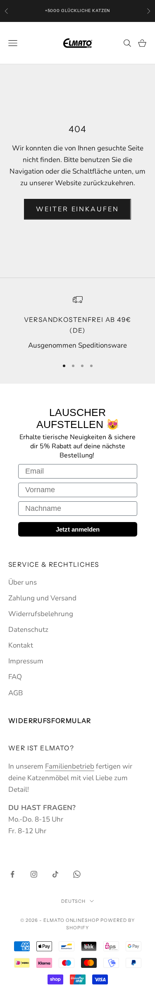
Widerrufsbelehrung (40, 614)
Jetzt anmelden (78, 529)
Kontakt (20, 645)
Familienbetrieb (69, 766)
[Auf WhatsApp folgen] (77, 874)
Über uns (22, 582)
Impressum (25, 661)
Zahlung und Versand (42, 598)
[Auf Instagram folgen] (34, 874)
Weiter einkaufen (77, 209)
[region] (77, 323)
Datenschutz (28, 629)
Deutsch (73, 901)
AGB (15, 693)
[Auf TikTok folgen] (55, 874)
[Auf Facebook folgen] (12, 874)
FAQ (15, 677)
